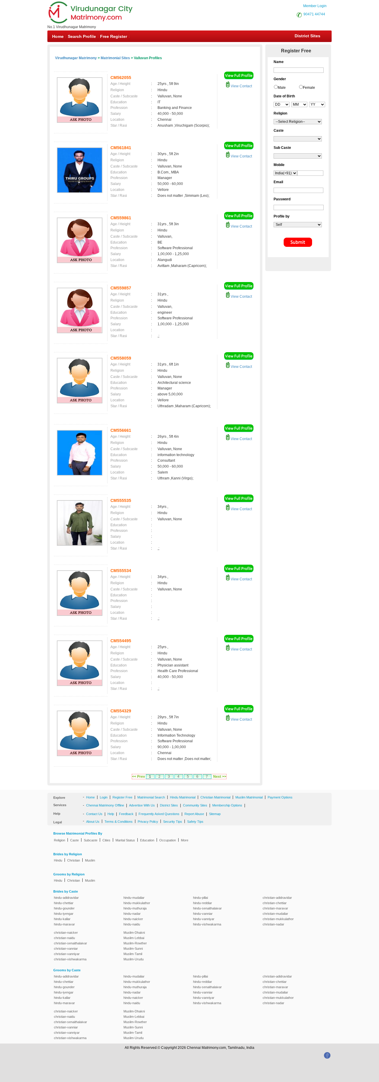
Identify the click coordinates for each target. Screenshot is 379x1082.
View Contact (241, 86)
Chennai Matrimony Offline (105, 805)
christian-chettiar (275, 903)
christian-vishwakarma (70, 959)
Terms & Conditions (119, 821)
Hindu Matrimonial (182, 797)
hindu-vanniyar (203, 919)
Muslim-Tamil (132, 954)
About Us (92, 821)
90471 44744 (314, 14)
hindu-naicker (133, 919)
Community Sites (195, 805)
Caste (74, 840)
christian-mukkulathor (278, 919)
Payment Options (280, 797)
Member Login (315, 6)
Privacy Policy (148, 821)
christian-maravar (275, 908)
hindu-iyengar (63, 913)
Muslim (90, 860)
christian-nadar (273, 924)
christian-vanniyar (67, 954)
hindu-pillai (200, 897)
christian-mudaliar (275, 913)
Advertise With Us (142, 805)
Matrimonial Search (151, 797)
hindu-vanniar (203, 913)
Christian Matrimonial (215, 797)
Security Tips (172, 821)
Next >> (219, 777)
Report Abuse (194, 814)
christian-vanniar (66, 948)
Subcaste (90, 840)
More (184, 840)
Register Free (122, 797)
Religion (59, 840)
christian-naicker (66, 932)
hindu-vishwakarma (207, 924)
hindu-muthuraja (135, 908)
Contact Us (94, 814)
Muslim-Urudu (133, 959)
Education (147, 840)
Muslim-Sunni (133, 948)
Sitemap (215, 814)
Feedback (126, 814)
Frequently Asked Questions (159, 814)
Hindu (58, 860)
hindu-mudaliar (133, 897)
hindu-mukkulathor (136, 903)
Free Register (113, 36)
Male (282, 88)
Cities (106, 840)
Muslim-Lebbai (133, 938)
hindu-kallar (62, 919)
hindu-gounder (64, 908)
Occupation (167, 840)
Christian (73, 860)
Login (103, 797)
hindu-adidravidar (66, 897)
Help (110, 814)
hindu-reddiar (202, 903)
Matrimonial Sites (115, 58)
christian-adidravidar (277, 897)
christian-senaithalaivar (70, 943)
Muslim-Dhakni (134, 932)
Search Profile (82, 36)
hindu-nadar (132, 913)
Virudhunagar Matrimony (76, 58)
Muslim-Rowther (135, 943)
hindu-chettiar (63, 903)
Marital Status (125, 840)
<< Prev (138, 777)
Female (309, 88)
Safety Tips (195, 821)
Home (58, 36)
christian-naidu (64, 938)
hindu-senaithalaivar (207, 908)
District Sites (307, 35)
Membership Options (227, 805)
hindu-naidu (131, 924)
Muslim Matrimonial (249, 797)
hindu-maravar (64, 924)
